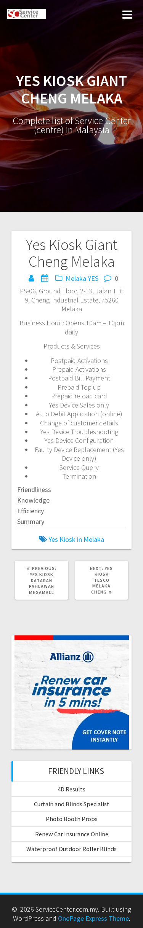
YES (93, 278)
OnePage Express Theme (93, 918)
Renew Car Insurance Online (71, 834)
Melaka (76, 278)
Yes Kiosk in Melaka (76, 539)
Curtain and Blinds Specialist (71, 804)
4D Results (71, 789)
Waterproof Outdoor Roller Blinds (71, 849)
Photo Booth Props (72, 819)
